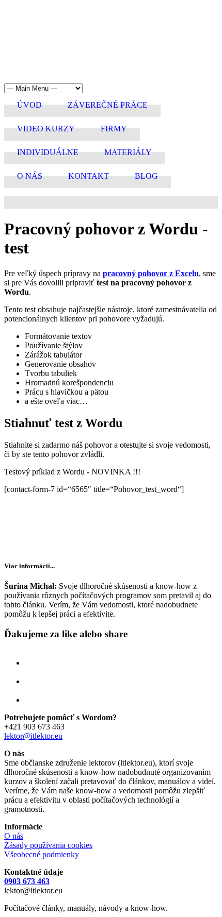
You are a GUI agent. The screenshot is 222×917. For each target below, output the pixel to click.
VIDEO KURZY (46, 128)
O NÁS (29, 176)
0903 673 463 (27, 881)
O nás (13, 835)
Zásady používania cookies (48, 845)
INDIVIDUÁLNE (47, 152)
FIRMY (114, 128)
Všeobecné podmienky (41, 854)
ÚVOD (29, 104)
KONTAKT (88, 176)
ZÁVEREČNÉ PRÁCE (108, 104)
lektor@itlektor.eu (33, 736)
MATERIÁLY (128, 152)
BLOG (146, 176)
